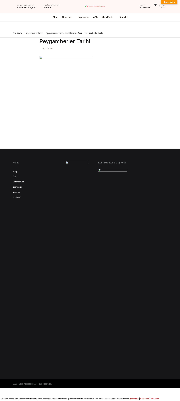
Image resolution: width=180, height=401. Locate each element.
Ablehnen (155, 399)
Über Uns (66, 17)
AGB (95, 17)
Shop (55, 17)
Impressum (83, 17)
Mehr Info (134, 399)
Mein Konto (9, 43)
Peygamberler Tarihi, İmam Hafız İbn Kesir (64, 33)
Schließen (144, 399)
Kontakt (8, 50)
